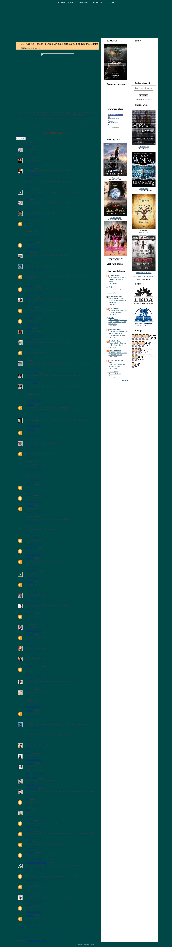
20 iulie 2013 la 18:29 (34, 891)
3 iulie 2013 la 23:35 (33, 436)
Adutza (28, 189)
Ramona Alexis (89, 944)
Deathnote (30, 689)
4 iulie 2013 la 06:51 (33, 447)
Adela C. (29, 263)
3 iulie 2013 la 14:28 (33, 228)
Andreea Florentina (33, 666)
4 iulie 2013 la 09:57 (33, 481)
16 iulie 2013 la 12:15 (34, 795)
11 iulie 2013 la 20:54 (33, 738)
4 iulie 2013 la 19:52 (33, 534)
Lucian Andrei (31, 873)
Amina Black (113, 372)
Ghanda (29, 297)
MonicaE (29, 168)
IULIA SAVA (30, 571)
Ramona (29, 339)
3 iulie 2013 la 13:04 (33, 153)
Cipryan (29, 742)
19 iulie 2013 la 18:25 (34, 838)
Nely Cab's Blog (114, 341)
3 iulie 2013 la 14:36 (33, 249)
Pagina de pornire (57, 937)
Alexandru (30, 430)
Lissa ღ (29, 329)
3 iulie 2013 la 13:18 (33, 175)
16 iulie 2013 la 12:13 (34, 785)
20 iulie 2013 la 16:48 (34, 859)
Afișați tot (125, 380)
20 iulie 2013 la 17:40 (34, 880)
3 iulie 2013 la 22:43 (33, 426)
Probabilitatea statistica (143, 273)
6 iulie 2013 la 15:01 (33, 620)
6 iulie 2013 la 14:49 (33, 610)
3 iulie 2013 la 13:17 (33, 164)
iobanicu (29, 884)
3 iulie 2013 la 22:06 (33, 413)
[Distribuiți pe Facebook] (24, 138)
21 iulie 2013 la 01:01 (34, 922)
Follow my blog (115, 127)
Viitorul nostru (144, 147)
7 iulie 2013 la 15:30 (33, 652)
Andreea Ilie (30, 286)
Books (110, 123)
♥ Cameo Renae (114, 275)
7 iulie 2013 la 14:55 (33, 641)
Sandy (28, 147)
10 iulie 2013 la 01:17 (34, 707)
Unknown (29, 274)
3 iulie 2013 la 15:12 (33, 293)
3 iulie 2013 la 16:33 (33, 335)
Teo (27, 200)
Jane (28, 440)
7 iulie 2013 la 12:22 (33, 631)
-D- (27, 721)
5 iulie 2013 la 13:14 (33, 578)
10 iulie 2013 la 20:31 (34, 717)
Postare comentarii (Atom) (36, 941)
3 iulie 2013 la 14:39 (33, 259)
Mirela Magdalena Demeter (36, 863)
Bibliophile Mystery (115, 296)
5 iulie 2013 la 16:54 (33, 588)
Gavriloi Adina (31, 548)
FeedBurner (148, 99)
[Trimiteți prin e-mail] (17, 138)
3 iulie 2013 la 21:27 (33, 380)
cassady (29, 495)
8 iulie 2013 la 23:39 (33, 696)
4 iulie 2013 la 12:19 (33, 512)
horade (28, 894)
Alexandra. (30, 852)
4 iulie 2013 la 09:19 (33, 457)
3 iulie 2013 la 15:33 (33, 314)
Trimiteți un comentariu (28, 927)
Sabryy (28, 753)
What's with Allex (115, 351)
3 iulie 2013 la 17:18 (33, 346)
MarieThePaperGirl (33, 603)
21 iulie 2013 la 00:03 (34, 912)
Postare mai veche (92, 937)
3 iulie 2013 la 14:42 (33, 270)
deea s (28, 210)
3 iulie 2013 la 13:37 (33, 196)
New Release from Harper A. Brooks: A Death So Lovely (117, 279)
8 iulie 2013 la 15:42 (33, 686)
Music (110, 124)
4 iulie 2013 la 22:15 (33, 555)
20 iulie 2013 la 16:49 (34, 869)
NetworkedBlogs (113, 114)
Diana (28, 810)
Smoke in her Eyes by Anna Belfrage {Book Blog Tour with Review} (118, 322)
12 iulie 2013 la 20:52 (34, 760)
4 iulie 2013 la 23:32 (33, 567)
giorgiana (29, 242)
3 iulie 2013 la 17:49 (33, 369)
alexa (28, 732)
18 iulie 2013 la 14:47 (34, 816)
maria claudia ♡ (32, 373)
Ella (27, 179)
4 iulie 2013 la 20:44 (33, 544)
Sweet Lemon (31, 679)
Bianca (28, 221)
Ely (27, 157)
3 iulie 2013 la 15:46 (33, 325)
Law (27, 624)
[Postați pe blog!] (19, 138)
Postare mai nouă (22, 937)
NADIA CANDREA (33, 537)
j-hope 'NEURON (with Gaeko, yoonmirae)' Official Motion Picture (118, 300)
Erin (27, 799)
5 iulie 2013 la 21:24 (33, 599)
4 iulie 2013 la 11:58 (33, 502)
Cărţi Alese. (113, 287)
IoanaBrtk (29, 350)
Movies (115, 123)
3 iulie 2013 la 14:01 (33, 206)
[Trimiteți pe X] (22, 138)
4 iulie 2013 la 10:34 (33, 491)
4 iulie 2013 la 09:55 (33, 470)
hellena (29, 841)
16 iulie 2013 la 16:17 (34, 806)
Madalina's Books (115, 329)
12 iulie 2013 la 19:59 (34, 749)
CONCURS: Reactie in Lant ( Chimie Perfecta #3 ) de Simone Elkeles (59, 43)
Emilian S (30, 916)
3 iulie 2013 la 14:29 (33, 238)
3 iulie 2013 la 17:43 (33, 357)
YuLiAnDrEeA (31, 645)
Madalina (29, 318)
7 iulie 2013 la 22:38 (33, 675)
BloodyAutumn (32, 778)
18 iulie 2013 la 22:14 (34, 827)
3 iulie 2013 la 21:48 (33, 401)
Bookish (111, 318)
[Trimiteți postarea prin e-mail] (41, 48)
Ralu (28, 253)
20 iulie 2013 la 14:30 (34, 848)
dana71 (29, 905)
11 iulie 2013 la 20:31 (33, 728)
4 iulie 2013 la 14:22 (33, 523)
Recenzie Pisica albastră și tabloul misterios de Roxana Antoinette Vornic (118, 333)
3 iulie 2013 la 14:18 (33, 217)
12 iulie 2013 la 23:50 (34, 774)
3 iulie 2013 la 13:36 (33, 185)
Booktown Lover (113, 119)
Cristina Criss (31, 656)
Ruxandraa (30, 764)
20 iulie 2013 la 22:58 (34, 901)
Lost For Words (32, 592)
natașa (28, 417)
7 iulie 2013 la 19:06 (33, 662)
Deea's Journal (114, 308)
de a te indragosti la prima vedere (143, 276)
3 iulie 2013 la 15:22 (33, 304)
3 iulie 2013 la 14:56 (33, 282)
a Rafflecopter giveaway (24, 135)
